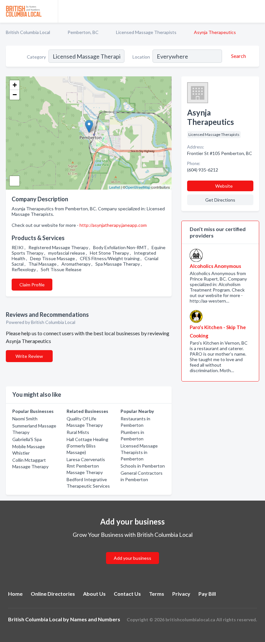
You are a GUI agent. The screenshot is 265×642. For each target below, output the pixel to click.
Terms (156, 594)
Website (224, 186)
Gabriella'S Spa (27, 439)
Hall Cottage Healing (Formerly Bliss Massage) (87, 446)
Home (15, 594)
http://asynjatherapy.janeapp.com (113, 225)
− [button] (15, 95)
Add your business (132, 558)
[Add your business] (132, 550)
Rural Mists (78, 432)
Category (36, 57)
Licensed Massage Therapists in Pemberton (139, 452)
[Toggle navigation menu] (256, 11)
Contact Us (127, 594)
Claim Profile (32, 284)
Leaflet (114, 187)
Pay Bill (207, 594)
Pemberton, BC (83, 32)
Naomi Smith (24, 418)
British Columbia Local (28, 32)
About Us (94, 594)
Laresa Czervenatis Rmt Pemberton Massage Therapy (86, 466)
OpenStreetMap (137, 187)
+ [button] (15, 85)
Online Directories (53, 594)
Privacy (181, 594)
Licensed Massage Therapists (146, 32)
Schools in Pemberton (143, 466)
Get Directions (220, 200)
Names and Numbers (95, 619)
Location (141, 57)
